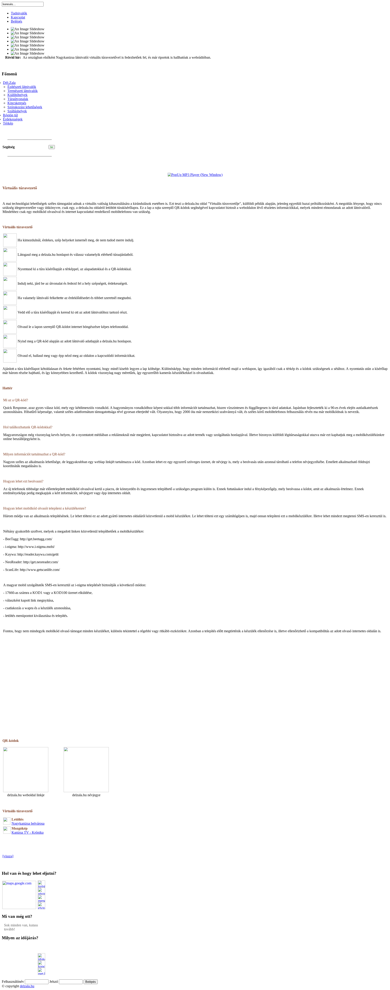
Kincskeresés (16, 103)
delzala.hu (27, 986)
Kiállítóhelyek (17, 95)
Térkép (8, 123)
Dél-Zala (9, 83)
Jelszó (53, 981)
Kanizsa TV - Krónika (28, 832)
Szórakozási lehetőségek (24, 107)
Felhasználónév (13, 981)
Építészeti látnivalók (21, 87)
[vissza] (7, 856)
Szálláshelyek (17, 111)
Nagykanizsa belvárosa (28, 823)
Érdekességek (13, 119)
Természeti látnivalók (22, 91)
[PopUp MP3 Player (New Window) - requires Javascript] (195, 175)
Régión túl (10, 115)
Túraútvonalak (17, 99)
